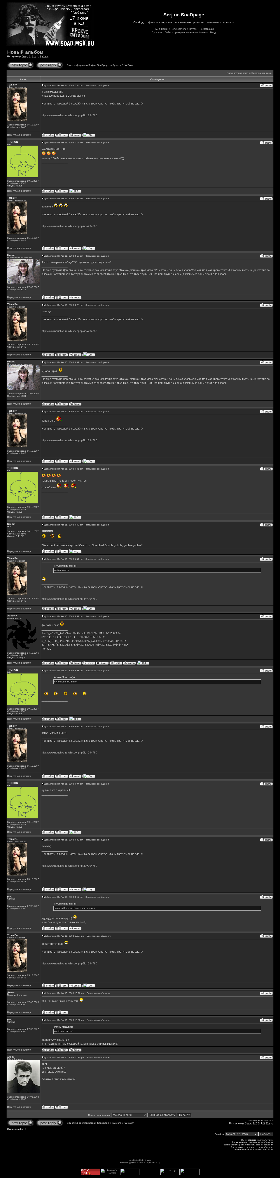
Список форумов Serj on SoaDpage (88, 65)
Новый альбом (25, 52)
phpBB (133, 1162)
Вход (213, 32)
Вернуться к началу (19, 135)
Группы (193, 29)
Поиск (164, 29)
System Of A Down (123, 65)
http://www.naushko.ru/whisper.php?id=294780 (69, 115)
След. (45, 56)
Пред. (25, 56)
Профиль (157, 32)
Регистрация (207, 29)
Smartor (148, 1160)
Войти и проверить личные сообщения (186, 32)
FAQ (156, 29)
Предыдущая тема (237, 73)
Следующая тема (261, 73)
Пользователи (178, 29)
